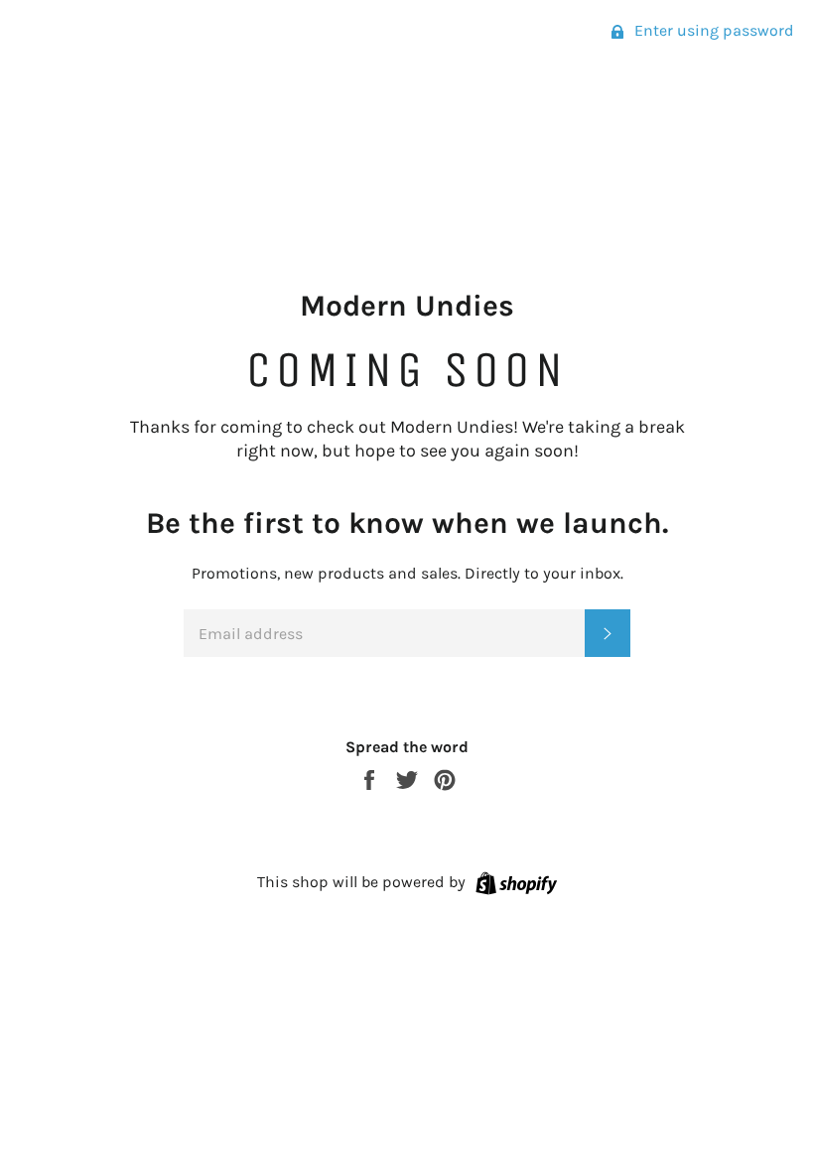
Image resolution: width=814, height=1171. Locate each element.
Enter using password (712, 30)
